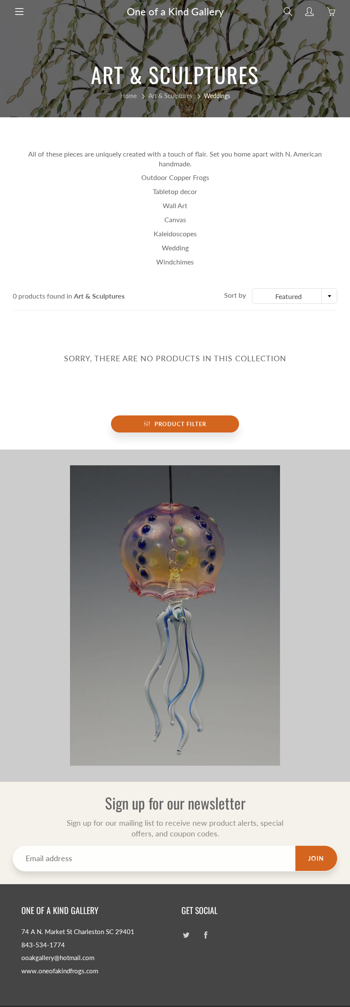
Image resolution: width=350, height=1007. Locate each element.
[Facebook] (205, 935)
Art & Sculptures (170, 95)
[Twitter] (185, 935)
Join (316, 858)
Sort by (235, 295)
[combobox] (294, 296)
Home (128, 95)
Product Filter (180, 424)
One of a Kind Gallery (175, 11)
